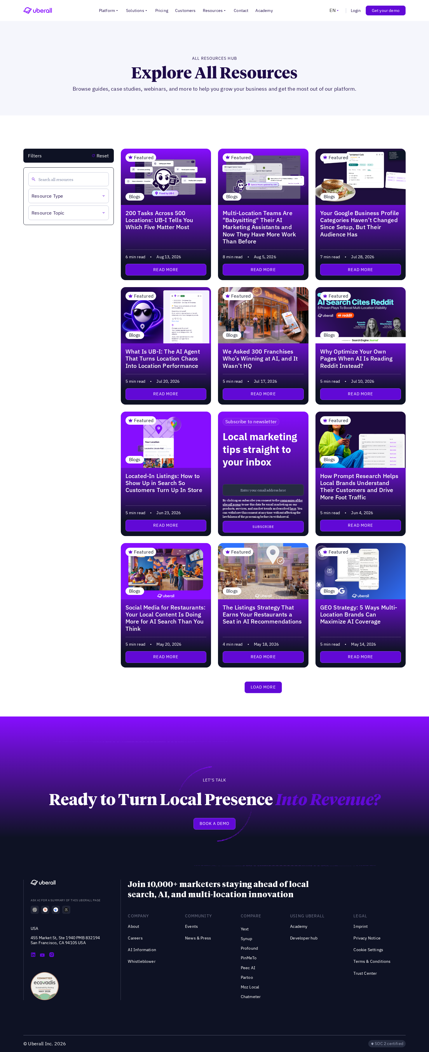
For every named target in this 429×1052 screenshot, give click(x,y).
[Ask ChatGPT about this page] (35, 910)
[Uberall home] (37, 10)
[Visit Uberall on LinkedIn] (33, 955)
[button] (109, 10)
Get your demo (386, 10)
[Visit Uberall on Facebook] (42, 955)
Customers (185, 10)
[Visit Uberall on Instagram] (51, 955)
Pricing (161, 10)
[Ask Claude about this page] (45, 910)
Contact (241, 10)
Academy (264, 10)
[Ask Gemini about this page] (56, 910)
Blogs (135, 196)
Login (356, 10)
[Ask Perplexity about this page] (66, 910)
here (293, 508)
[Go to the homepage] (43, 883)
